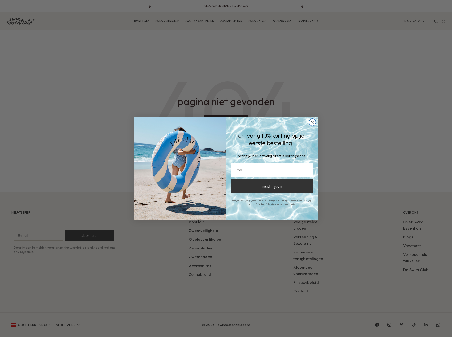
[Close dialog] (312, 122)
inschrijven (272, 186)
